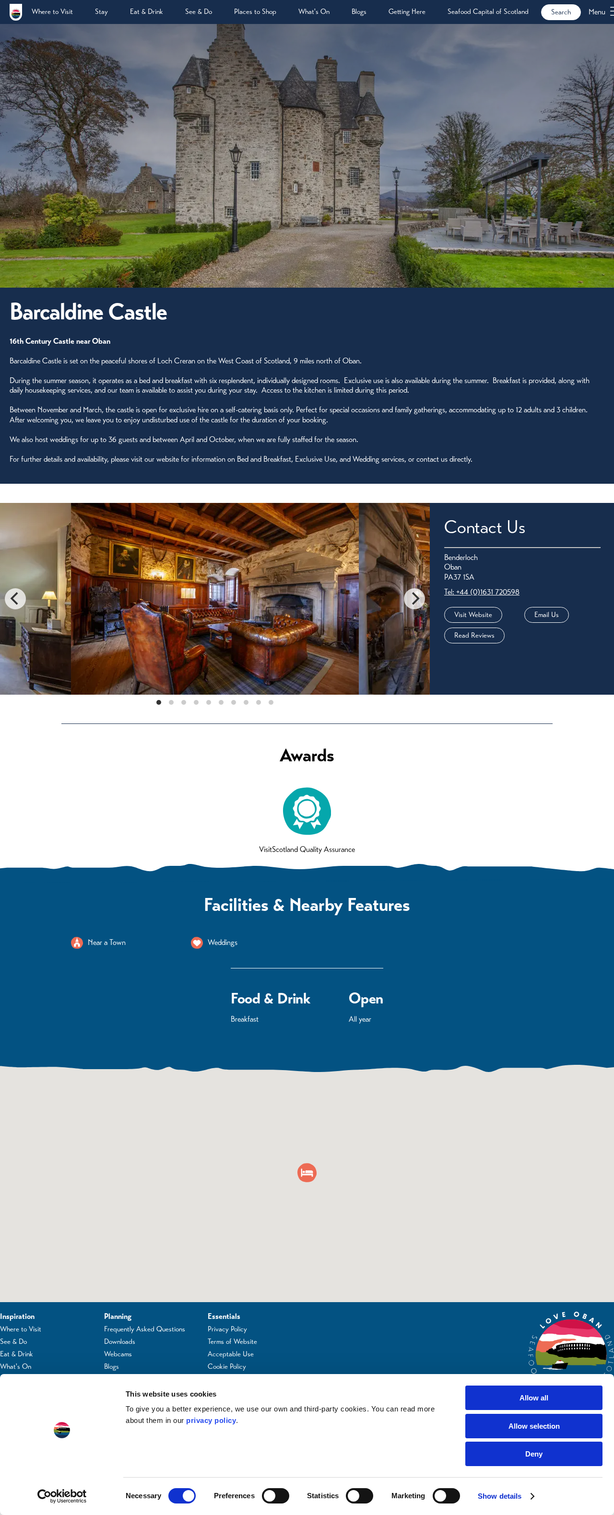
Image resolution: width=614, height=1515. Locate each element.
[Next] (414, 598)
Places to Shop (255, 11)
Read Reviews (474, 635)
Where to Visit (52, 11)
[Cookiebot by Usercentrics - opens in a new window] (62, 1496)
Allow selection (534, 1426)
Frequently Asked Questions (144, 1329)
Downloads (119, 1341)
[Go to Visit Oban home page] (16, 12)
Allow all (534, 1398)
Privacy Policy (227, 1329)
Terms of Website (232, 1341)
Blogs (359, 11)
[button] (307, 1172)
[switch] (275, 1495)
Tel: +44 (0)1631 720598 (482, 592)
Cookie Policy (227, 1366)
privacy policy (211, 1420)
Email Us (546, 614)
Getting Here (407, 11)
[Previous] (15, 598)
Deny (534, 1454)
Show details (499, 1496)
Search (561, 12)
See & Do (198, 11)
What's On (314, 11)
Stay (101, 11)
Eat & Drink (146, 11)
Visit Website (473, 614)
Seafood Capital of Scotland (488, 11)
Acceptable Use (231, 1354)
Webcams (118, 1354)
